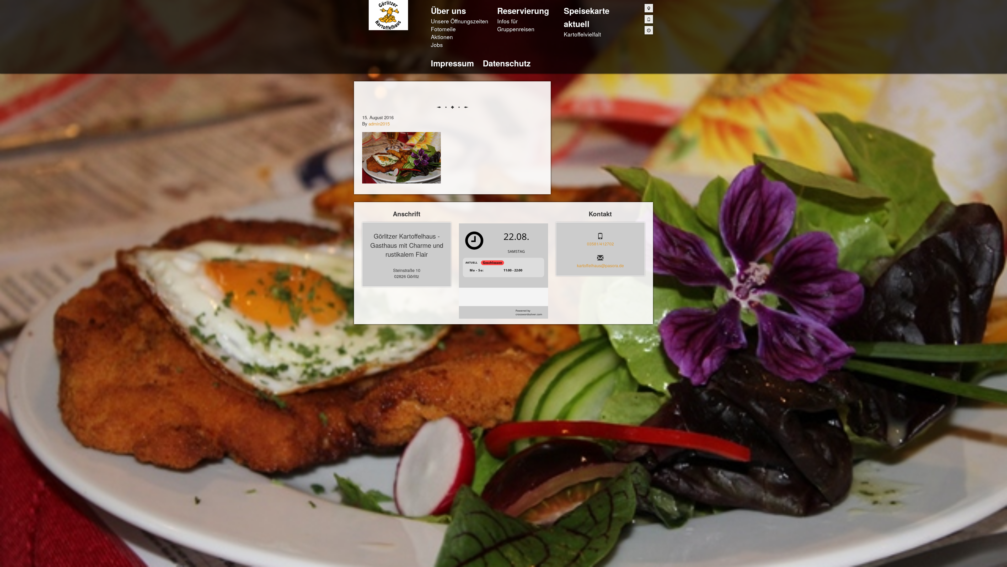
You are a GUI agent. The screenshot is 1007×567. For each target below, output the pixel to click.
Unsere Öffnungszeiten (459, 21)
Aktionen (442, 37)
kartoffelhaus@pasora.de (600, 265)
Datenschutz (507, 63)
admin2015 (379, 123)
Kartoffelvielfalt (582, 34)
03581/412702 (600, 244)
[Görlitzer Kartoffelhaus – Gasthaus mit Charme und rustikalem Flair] (388, 14)
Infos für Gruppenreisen (515, 25)
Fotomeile (443, 29)
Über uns (448, 10)
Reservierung (523, 10)
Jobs (437, 45)
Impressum (452, 63)
